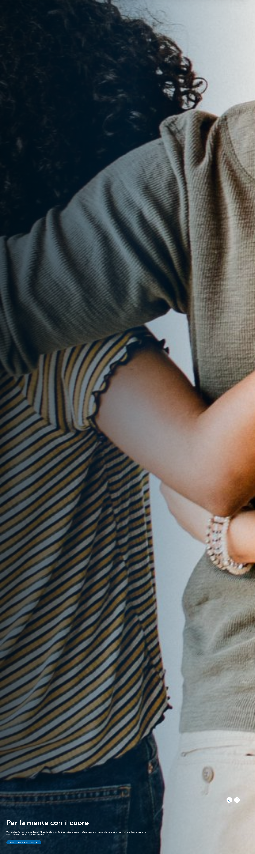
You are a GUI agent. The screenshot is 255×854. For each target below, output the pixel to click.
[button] (229, 800)
